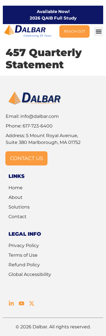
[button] (98, 31)
